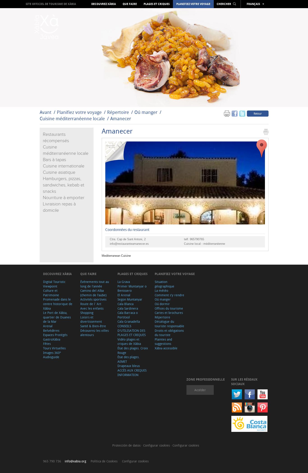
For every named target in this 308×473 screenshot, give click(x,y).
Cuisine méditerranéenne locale (72, 118)
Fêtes (47, 343)
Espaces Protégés (55, 335)
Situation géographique (164, 284)
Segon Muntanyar (129, 299)
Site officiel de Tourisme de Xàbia (51, 4)
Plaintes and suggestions (163, 341)
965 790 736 (52, 461)
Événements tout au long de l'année (94, 284)
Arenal (48, 326)
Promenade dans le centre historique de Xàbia (57, 303)
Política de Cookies (104, 461)
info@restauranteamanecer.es (129, 243)
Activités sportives (93, 299)
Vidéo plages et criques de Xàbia (129, 341)
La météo (161, 290)
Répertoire (118, 112)
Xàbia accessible (166, 348)
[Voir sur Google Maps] (262, 149)
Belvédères (51, 330)
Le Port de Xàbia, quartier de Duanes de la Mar (57, 317)
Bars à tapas (54, 159)
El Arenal (123, 295)
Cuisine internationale (63, 166)
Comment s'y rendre (169, 295)
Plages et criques (157, 4)
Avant (45, 112)
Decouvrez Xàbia (103, 4)
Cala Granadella (128, 321)
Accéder (200, 390)
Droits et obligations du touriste (169, 332)
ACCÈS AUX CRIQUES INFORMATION (132, 372)
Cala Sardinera (127, 308)
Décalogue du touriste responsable (169, 323)
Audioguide (51, 357)
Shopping (86, 313)
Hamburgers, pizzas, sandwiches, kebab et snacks (63, 185)
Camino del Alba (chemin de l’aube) (93, 292)
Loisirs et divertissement (91, 319)
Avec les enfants (91, 308)
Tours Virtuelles (54, 348)
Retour (258, 113)
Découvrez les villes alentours (94, 332)
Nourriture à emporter (63, 197)
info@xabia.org (75, 461)
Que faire (130, 4)
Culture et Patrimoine (51, 292)
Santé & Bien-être (93, 326)
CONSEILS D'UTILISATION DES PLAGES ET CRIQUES (131, 330)
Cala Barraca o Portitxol (127, 315)
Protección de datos (126, 445)
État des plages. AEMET (128, 359)
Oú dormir (162, 304)
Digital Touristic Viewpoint (54, 284)
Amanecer (120, 118)
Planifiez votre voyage (193, 4)
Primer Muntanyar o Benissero (132, 288)
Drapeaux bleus (128, 366)
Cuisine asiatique (59, 172)
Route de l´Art (90, 304)
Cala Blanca (125, 304)
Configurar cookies (157, 445)
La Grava (123, 282)
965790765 (197, 239)
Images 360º (52, 353)
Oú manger (145, 112)
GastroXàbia (51, 339)
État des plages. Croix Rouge (132, 350)
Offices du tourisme (169, 308)
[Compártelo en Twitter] (242, 113)
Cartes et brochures (169, 313)
